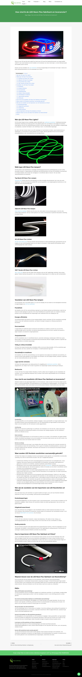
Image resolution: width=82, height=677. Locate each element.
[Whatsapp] (78, 674)
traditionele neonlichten (50, 122)
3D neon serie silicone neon (21, 241)
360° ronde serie (19, 272)
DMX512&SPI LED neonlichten (27, 512)
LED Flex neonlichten (30, 304)
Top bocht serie (18, 180)
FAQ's (50, 1)
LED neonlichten (33, 67)
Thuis (23, 1)
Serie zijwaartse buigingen (21, 211)
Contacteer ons (58, 1)
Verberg (25, 73)
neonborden (48, 465)
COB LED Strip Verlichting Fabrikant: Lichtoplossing (21, 644)
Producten (36, 1)
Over (29, 1)
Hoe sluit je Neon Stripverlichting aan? (63, 644)
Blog (44, 1)
